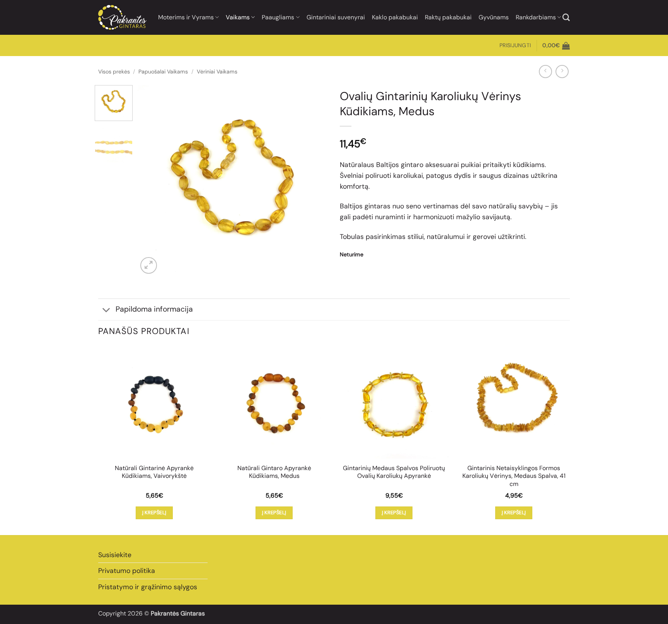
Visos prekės (114, 71)
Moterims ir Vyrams (186, 17)
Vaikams (238, 17)
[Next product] (545, 71)
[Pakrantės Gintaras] (122, 17)
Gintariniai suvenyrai (336, 17)
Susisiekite (114, 555)
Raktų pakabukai (448, 17)
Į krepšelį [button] (154, 512)
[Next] (315, 180)
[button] (515, 45)
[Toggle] (106, 310)
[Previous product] (562, 71)
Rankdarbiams (536, 17)
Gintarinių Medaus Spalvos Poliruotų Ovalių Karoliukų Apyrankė (394, 472)
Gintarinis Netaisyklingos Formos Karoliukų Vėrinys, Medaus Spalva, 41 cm (514, 476)
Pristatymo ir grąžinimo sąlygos (147, 587)
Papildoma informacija (154, 309)
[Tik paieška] (566, 17)
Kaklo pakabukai (395, 17)
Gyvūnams (494, 17)
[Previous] (151, 180)
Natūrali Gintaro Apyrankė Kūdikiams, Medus (274, 472)
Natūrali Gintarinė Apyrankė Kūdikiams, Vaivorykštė (154, 472)
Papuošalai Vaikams (163, 71)
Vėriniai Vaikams (217, 71)
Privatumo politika (126, 570)
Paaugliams (278, 17)
